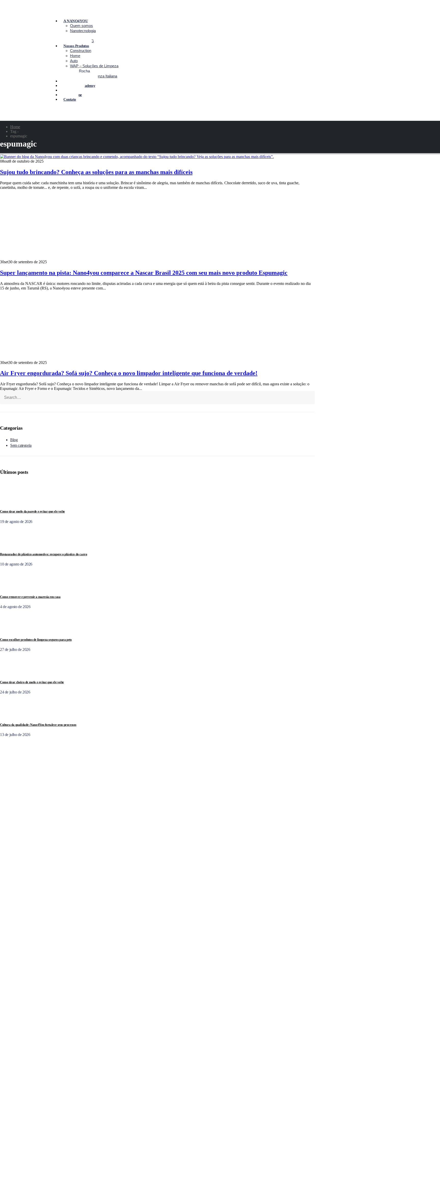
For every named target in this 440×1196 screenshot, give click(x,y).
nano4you (144, 1165)
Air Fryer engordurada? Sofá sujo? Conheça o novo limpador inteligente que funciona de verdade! (128, 373)
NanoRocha (80, 71)
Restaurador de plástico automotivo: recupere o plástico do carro (43, 554)
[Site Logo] (23, 118)
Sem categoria (21, 445)
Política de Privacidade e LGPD (161, 1114)
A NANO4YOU (75, 21)
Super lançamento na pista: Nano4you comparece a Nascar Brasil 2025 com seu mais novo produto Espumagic (143, 272)
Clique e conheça (150, 1144)
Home (75, 56)
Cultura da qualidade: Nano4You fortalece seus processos (38, 725)
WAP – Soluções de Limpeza (94, 66)
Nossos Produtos (76, 46)
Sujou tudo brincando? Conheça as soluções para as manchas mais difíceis (96, 172)
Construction (80, 50)
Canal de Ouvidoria (152, 1123)
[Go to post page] (11, 501)
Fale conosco (147, 988)
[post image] (157, 156)
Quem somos (81, 25)
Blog (14, 440)
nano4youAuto (148, 1169)
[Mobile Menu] (131, 60)
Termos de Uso (148, 1118)
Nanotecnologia (83, 31)
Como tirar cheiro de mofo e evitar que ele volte (32, 682)
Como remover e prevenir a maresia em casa (30, 597)
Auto (74, 61)
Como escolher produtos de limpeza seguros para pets (36, 639)
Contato (69, 99)
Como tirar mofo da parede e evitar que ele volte (32, 511)
